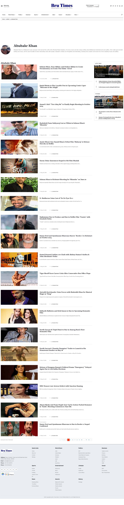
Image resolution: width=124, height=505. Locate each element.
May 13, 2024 (43, 397)
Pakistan (57, 457)
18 (88, 439)
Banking (103, 455)
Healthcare (81, 470)
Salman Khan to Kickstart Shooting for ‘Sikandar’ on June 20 (63, 179)
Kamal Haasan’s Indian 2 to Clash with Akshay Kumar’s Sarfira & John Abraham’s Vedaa (64, 255)
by (55, 78)
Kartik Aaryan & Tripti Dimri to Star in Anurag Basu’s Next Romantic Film (62, 330)
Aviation (103, 459)
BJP (79, 451)
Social (60, 14)
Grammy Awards (58, 486)
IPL (32, 476)
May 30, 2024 (44, 135)
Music (56, 470)
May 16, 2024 (43, 379)
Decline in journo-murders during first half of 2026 (109, 87)
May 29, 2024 (44, 172)
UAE (56, 461)
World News (11, 14)
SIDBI (103, 463)
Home (3, 14)
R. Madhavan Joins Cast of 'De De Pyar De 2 (56, 198)
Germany (57, 455)
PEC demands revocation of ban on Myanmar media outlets (110, 112)
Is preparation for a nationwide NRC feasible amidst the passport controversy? (107, 104)
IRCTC (103, 461)
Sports (35, 14)
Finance (103, 453)
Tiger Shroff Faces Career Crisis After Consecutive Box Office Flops (65, 273)
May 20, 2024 (44, 341)
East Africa (57, 463)
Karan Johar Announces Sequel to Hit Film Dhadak (59, 161)
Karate (33, 468)
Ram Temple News (106, 472)
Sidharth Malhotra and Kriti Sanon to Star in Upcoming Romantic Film (65, 312)
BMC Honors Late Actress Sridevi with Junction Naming (61, 386)
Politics (20, 14)
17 (86, 439)
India (53, 14)
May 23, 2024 (44, 266)
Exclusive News (35, 486)
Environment (104, 470)
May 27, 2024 (43, 210)
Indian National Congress (84, 455)
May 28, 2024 (44, 191)
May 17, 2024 (43, 360)
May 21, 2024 (43, 304)
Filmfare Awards (58, 484)
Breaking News (35, 482)
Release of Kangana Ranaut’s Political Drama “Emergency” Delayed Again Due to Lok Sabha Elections (65, 368)
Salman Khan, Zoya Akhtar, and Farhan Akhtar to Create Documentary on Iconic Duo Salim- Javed (61, 68)
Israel (56, 459)
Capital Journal (105, 451)
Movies (56, 472)
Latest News (98, 63)
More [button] (76, 14)
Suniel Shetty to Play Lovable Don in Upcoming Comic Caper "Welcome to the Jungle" (63, 86)
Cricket (33, 470)
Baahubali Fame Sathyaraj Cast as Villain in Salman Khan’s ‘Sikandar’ (62, 124)
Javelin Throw (35, 474)
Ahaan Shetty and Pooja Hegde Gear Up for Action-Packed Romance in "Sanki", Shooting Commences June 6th (66, 406)
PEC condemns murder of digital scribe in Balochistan (108, 75)
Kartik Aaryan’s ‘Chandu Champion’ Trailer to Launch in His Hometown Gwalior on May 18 (63, 349)
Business (28, 14)
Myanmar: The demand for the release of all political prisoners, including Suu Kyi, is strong (110, 118)
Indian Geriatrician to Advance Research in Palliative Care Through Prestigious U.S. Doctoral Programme (110, 82)
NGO (103, 468)
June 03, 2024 (44, 78)
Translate (97, 6)
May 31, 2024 (43, 97)
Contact (33, 455)
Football (33, 472)
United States (58, 453)
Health (80, 468)
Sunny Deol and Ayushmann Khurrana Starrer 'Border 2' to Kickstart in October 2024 (66, 237)
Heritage (80, 482)
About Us (34, 453)
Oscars (56, 488)
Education (68, 14)
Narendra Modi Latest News (84, 453)
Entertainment (44, 14)
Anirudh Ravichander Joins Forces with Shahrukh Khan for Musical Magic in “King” (66, 293)
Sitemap (33, 457)
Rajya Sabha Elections (83, 459)
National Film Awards (59, 482)
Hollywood (57, 474)
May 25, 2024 (44, 228)
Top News (97, 93)
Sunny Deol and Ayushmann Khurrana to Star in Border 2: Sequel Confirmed (65, 425)
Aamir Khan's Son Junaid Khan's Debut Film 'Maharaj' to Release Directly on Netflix (65, 143)
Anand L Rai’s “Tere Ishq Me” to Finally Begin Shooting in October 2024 (65, 105)
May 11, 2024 (43, 435)
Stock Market (105, 457)
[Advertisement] (62, 31)
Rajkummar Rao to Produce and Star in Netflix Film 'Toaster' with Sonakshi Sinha (65, 218)
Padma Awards (58, 490)
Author (8, 19)
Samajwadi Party (82, 457)
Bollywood (57, 468)
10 (81, 439)
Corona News (81, 472)
